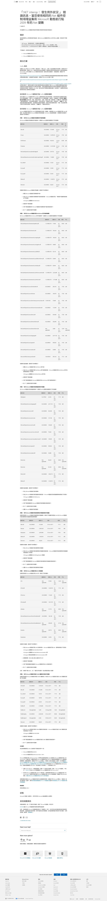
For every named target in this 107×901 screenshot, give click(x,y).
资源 (45, 1)
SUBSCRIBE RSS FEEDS (25, 820)
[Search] (64, 830)
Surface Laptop (7, 883)
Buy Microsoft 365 (52, 1)
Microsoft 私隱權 (88, 885)
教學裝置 (39, 883)
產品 (30, 1)
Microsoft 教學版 (40, 881)
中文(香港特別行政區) (10, 898)
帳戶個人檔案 (24, 881)
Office (26, 1)
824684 (21, 806)
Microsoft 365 (21, 1)
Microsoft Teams (56, 894)
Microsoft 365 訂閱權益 (25, 858)
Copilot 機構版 (7, 885)
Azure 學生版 (40, 894)
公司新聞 (87, 883)
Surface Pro (7, 881)
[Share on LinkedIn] (23, 817)
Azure (54, 885)
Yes (57, 874)
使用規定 (30, 812)
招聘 (87, 881)
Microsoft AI (55, 881)
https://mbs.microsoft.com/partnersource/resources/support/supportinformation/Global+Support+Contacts (43, 79)
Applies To (23, 26)
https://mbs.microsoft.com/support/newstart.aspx (30, 75)
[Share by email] (26, 817)
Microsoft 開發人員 (73, 881)
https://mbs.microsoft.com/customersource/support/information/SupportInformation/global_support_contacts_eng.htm (45, 83)
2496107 (27, 770)
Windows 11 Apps (8, 894)
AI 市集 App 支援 (72, 885)
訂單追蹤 (23, 885)
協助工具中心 (60, 858)
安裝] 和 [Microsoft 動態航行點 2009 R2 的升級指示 (37, 775)
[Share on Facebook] (21, 817)
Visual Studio (72, 894)
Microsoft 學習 (72, 883)
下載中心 (23, 883)
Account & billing (40, 1)
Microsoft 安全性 (48, 858)
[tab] (23, 839)
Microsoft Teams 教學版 (41, 885)
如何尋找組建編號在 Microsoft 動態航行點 (41, 780)
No (64, 874)
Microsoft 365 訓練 (36, 858)
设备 (33, 1)
